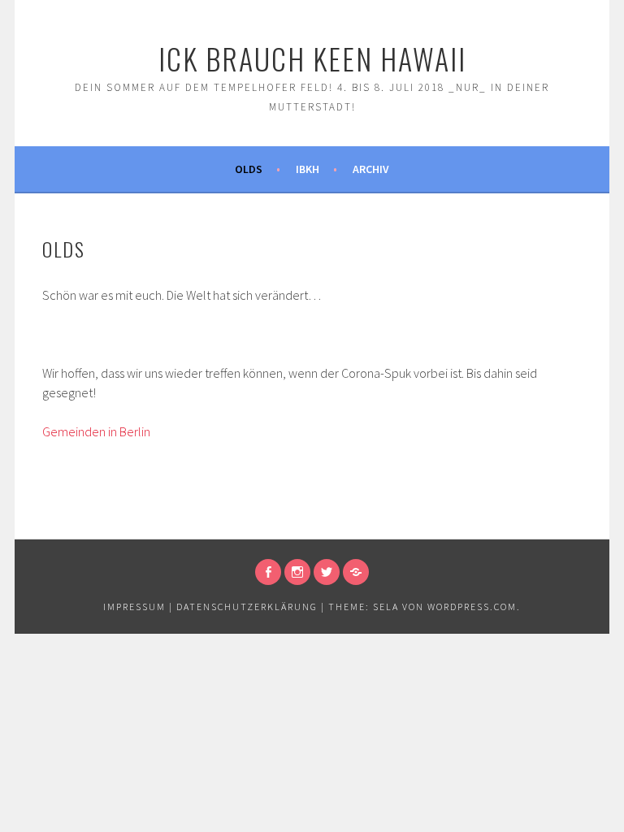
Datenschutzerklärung (247, 606)
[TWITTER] (327, 572)
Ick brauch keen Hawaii (312, 58)
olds (248, 169)
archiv (371, 169)
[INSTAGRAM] (297, 572)
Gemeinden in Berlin (96, 431)
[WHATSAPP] (356, 572)
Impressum (134, 606)
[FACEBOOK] (268, 572)
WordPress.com (472, 606)
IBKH (307, 169)
